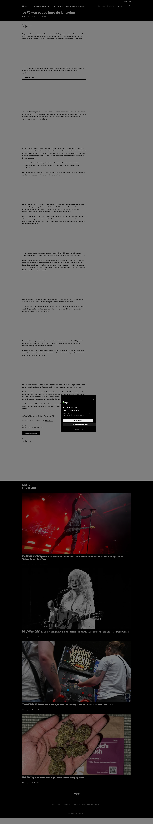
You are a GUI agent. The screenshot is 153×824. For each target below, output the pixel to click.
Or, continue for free (78, 429)
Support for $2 (78, 420)
